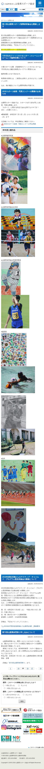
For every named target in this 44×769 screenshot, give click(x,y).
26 (28, 668)
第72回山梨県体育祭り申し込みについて (18, 632)
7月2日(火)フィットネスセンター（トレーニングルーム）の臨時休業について (22, 57)
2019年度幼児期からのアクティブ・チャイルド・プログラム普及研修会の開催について (20, 578)
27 (32, 668)
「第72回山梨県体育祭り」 (17, 663)
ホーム (3, 20)
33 (41, 668)
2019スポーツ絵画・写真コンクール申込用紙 (20, 124)
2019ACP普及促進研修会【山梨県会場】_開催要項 (22, 626)
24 (18, 668)
